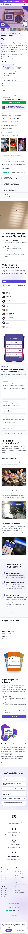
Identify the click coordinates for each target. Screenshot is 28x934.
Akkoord (9, 930)
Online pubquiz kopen (6, 871)
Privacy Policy (14, 915)
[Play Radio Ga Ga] (3, 305)
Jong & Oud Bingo (19, 871)
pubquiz (5, 749)
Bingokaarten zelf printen (9, 73)
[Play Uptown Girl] (3, 293)
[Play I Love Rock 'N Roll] (3, 318)
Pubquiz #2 (3, 892)
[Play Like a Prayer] (3, 310)
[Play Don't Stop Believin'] (3, 322)
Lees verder (14, 716)
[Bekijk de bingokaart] (25, 23)
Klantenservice (4, 881)
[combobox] (14, 80)
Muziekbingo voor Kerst (20, 892)
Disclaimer (14, 917)
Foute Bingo (17, 869)
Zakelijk (12, 83)
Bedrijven (3, 875)
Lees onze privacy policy (18, 930)
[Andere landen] (14, 903)
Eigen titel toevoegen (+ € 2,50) (11, 95)
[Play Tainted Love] (3, 297)
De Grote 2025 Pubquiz (17, 751)
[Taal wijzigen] (25, 4)
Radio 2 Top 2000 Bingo (20, 877)
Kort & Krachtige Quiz (6, 753)
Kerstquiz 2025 (4, 894)
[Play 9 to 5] (3, 327)
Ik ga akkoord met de (8, 99)
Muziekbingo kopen (5, 873)
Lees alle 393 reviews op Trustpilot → (14, 433)
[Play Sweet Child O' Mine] (3, 301)
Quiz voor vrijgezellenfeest (21, 886)
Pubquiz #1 (3, 890)
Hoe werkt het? (4, 869)
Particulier (6, 83)
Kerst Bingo (17, 875)
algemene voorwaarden (18, 99)
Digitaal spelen (7, 75)
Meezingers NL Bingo (19, 873)
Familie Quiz (3, 896)
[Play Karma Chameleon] (3, 314)
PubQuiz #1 (8, 754)
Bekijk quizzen (4, 762)
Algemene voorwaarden (14, 914)
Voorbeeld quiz (4, 877)
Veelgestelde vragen (5, 879)
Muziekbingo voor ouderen (21, 884)
